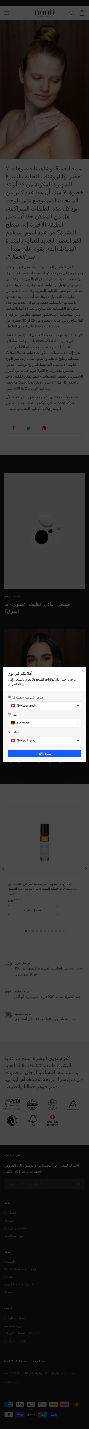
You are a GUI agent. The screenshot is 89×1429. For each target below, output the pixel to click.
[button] (44, 705)
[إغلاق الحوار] (82, 670)
